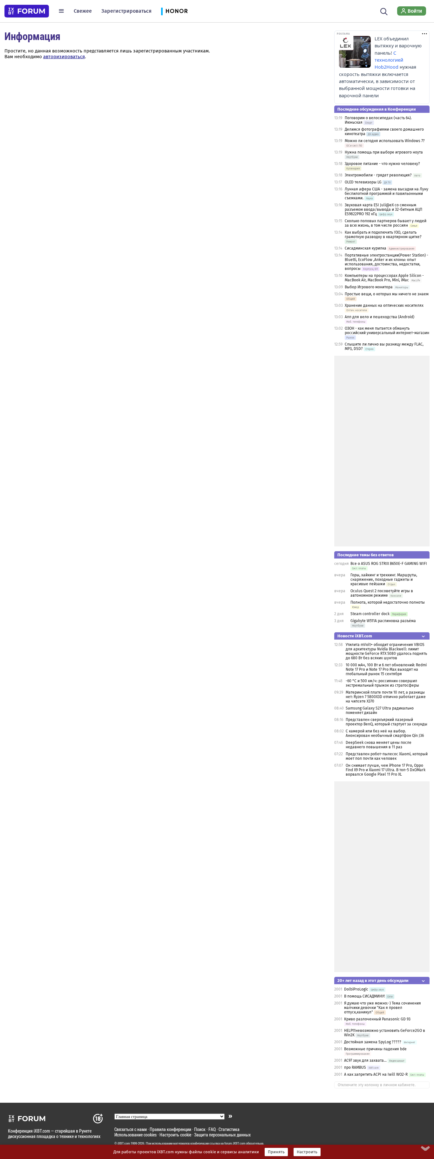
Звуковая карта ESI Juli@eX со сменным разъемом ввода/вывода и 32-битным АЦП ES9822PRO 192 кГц (383, 209)
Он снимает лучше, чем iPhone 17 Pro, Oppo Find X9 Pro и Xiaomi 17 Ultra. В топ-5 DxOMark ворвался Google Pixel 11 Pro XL (385, 770)
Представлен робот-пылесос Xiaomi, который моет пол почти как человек (387, 756)
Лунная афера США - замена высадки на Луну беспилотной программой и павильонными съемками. (386, 193)
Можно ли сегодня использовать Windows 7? (385, 141)
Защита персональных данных (222, 1135)
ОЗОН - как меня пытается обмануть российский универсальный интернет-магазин (387, 330)
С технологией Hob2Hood (389, 60)
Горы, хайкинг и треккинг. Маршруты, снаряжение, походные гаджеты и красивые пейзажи (383, 579)
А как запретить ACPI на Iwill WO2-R (376, 1074)
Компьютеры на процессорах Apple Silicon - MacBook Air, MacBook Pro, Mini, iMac (384, 277)
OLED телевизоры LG (363, 182)
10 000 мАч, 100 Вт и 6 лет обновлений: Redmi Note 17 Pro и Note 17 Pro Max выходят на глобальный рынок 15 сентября (386, 669)
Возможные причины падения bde (375, 1049)
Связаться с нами (130, 1129)
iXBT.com (124, 1143)
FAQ (212, 1129)
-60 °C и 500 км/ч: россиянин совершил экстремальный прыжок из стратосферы (382, 683)
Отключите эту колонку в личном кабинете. (377, 1085)
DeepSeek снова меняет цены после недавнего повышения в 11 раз (378, 744)
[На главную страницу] (26, 11)
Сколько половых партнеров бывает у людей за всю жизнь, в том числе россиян (385, 223)
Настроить (307, 1152)
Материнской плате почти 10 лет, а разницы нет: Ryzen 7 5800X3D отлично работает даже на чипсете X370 (386, 696)
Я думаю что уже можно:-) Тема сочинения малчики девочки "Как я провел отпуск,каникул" (382, 1007)
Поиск (200, 1129)
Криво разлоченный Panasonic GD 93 (377, 1019)
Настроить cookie (175, 1135)
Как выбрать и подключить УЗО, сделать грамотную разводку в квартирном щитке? (383, 234)
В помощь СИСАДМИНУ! (364, 996)
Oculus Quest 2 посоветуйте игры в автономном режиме (381, 593)
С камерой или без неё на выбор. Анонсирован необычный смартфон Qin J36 (385, 733)
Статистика (229, 1129)
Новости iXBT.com (354, 636)
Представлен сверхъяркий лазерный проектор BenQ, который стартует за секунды (386, 721)
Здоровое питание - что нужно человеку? (382, 163)
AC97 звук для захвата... (365, 1060)
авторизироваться (64, 56)
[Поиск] (384, 11)
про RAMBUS (355, 1067)
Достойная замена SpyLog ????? (372, 1042)
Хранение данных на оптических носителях (384, 305)
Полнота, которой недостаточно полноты (387, 602)
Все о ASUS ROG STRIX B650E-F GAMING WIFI (388, 563)
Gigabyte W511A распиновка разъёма (383, 621)
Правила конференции (170, 1129)
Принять (276, 1152)
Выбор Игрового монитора (369, 287)
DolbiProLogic (356, 989)
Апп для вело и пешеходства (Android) (379, 317)
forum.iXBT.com (234, 1143)
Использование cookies (135, 1135)
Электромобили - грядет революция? (378, 175)
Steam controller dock (370, 614)
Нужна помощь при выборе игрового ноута (384, 152)
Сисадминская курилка (365, 248)
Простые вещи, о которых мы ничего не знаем (387, 294)
